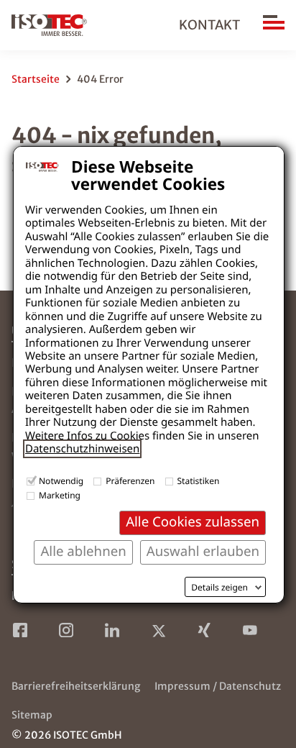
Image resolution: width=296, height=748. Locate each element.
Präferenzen (130, 481)
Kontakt (209, 25)
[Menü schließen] (274, 25)
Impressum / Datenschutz (217, 686)
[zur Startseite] (49, 25)
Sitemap (31, 714)
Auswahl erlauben (203, 551)
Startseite (35, 79)
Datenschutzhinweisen (82, 449)
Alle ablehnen (83, 551)
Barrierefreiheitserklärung (75, 686)
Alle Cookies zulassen (192, 522)
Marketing (59, 495)
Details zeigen (219, 587)
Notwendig (61, 481)
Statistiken (198, 481)
